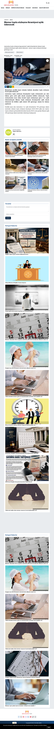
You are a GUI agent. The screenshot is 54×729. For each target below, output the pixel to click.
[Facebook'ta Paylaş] (6, 87)
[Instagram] (26, 717)
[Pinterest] (23, 717)
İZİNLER (8, 7)
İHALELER (28, 7)
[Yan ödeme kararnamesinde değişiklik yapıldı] (15, 182)
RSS (15, 722)
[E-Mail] (14, 134)
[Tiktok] (33, 717)
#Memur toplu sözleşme (9, 52)
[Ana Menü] (48, 3)
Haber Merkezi (17, 131)
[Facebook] (19, 717)
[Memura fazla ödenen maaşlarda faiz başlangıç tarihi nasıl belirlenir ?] (38, 148)
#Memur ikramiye (20, 52)
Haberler (6, 19)
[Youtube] (31, 717)
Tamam (48, 727)
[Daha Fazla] (13, 87)
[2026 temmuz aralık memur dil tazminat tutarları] (38, 165)
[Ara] (46, 3)
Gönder (8, 218)
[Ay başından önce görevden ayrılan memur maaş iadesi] (15, 148)
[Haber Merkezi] (8, 132)
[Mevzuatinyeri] (11, 3)
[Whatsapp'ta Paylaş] (10, 87)
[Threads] (35, 717)
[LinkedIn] (28, 717)
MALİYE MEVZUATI (44, 7)
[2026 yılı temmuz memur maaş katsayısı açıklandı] (38, 182)
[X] (21, 717)
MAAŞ (2, 7)
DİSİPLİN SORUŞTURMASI (17, 7)
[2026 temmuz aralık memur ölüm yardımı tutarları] (15, 165)
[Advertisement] (27, 35)
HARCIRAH (35, 7)
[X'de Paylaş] (8, 87)
